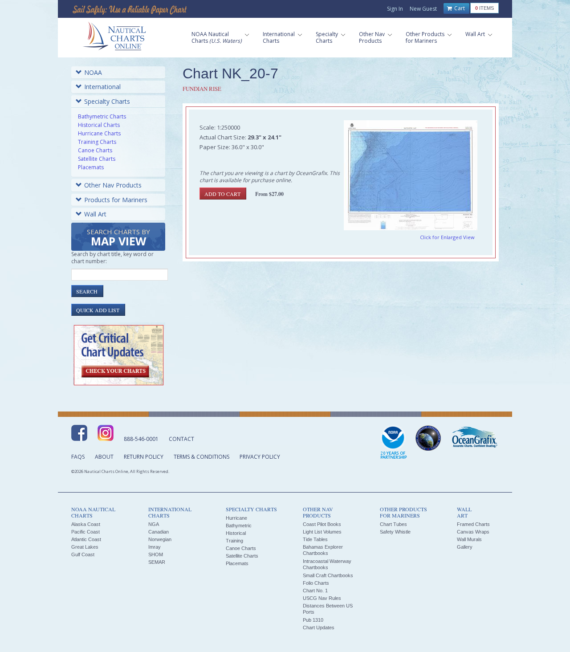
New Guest (423, 8)
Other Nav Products (113, 185)
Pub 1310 (313, 620)
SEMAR (156, 562)
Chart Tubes (393, 524)
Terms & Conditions (201, 456)
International (102, 86)
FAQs (78, 456)
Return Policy (143, 456)
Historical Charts (99, 125)
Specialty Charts (107, 101)
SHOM (155, 554)
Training (234, 540)
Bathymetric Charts (102, 116)
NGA (153, 524)
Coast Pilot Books (322, 524)
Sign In (395, 8)
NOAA (93, 72)
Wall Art (95, 214)
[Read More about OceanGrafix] (474, 438)
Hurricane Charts (99, 133)
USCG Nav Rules (322, 598)
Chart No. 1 (315, 590)
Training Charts (97, 142)
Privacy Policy (260, 456)
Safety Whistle (395, 531)
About (104, 456)
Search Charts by (118, 238)
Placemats (91, 167)
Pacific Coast (85, 531)
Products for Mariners (115, 200)
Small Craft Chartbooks (328, 575)
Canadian (158, 531)
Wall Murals (469, 539)
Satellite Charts (96, 159)
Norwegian (159, 539)
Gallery (464, 547)
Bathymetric (239, 525)
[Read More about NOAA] (393, 442)
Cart (459, 8)
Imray (154, 547)
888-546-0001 (141, 439)
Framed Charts (473, 524)
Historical (236, 533)
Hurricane (236, 518)
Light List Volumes (322, 531)
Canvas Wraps (473, 531)
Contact (181, 439)
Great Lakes (84, 547)
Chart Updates (318, 627)
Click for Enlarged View (447, 237)
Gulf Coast (82, 554)
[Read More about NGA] (428, 438)
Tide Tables (315, 539)
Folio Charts (316, 583)
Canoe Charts (95, 150)
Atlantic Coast (86, 539)
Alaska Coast (85, 524)
